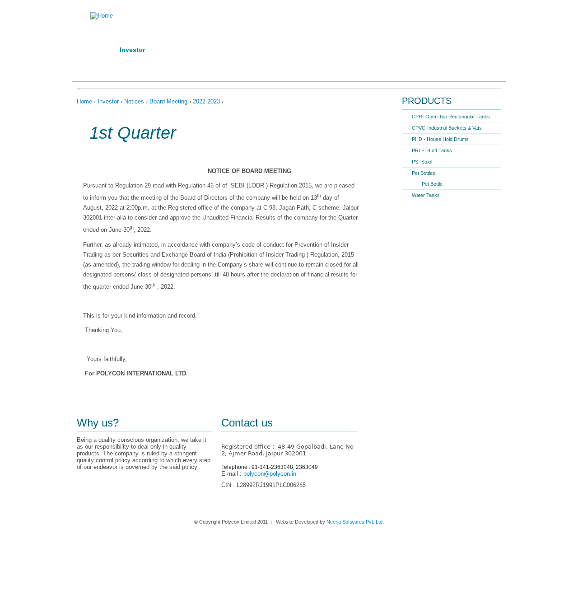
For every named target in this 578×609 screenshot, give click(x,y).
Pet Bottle (432, 184)
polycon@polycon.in (269, 473)
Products (144, 64)
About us (105, 64)
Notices (134, 101)
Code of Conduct (240, 64)
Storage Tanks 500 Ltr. (337, 49)
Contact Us (186, 64)
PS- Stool (422, 161)
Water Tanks (426, 195)
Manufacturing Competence (199, 49)
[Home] (92, 15)
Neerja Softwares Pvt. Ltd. (355, 522)
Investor (132, 49)
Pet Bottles (423, 173)
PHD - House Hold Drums (440, 139)
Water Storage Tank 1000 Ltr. (426, 49)
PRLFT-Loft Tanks (432, 150)
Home (100, 49)
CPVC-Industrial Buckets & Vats (447, 128)
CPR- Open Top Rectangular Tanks (451, 116)
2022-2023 (206, 101)
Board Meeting (168, 101)
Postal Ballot (272, 49)
